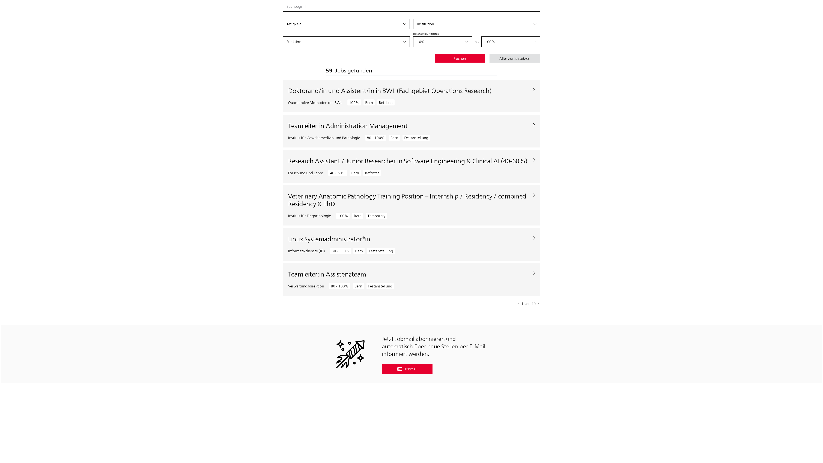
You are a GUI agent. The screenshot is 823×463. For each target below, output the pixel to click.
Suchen (460, 58)
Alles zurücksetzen (514, 58)
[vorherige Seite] (518, 303)
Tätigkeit (294, 23)
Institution (425, 23)
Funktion (294, 41)
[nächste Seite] (538, 303)
